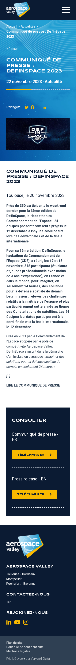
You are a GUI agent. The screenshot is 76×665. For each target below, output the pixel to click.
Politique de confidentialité (24, 647)
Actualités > (29, 26)
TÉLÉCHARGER (30, 455)
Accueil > (13, 26)
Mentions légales (18, 651)
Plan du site (14, 642)
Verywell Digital (40, 658)
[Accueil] (18, 10)
